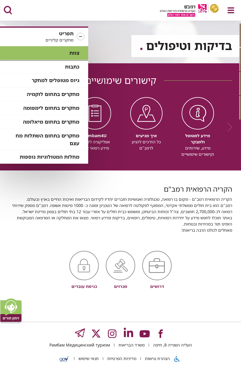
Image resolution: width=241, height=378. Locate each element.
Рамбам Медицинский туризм (79, 345)
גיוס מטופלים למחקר (55, 80)
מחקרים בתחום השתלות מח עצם (47, 139)
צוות (74, 52)
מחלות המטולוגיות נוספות (49, 156)
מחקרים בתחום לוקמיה (53, 94)
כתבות (72, 66)
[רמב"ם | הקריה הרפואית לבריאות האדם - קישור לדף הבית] (182, 11)
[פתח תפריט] (230, 10)
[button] (44, 37)
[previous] (227, 127)
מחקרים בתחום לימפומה (51, 108)
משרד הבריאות (131, 345)
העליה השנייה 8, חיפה (172, 345)
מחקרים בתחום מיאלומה (51, 121)
